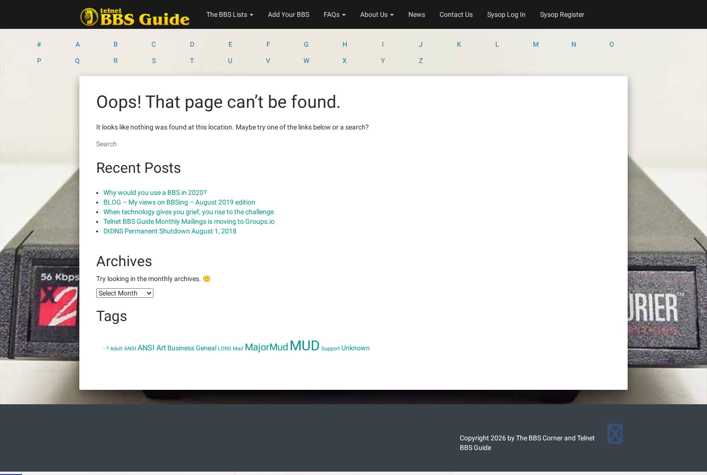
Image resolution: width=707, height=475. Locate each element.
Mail (238, 349)
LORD (224, 349)
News (416, 14)
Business (180, 348)
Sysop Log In (506, 14)
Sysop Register (562, 14)
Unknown (355, 348)
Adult (116, 349)
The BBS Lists (227, 14)
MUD (305, 345)
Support (330, 349)
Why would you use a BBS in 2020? (155, 192)
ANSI (130, 349)
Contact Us (456, 14)
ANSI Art (152, 347)
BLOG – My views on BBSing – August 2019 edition (179, 202)
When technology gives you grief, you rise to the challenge (188, 212)
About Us (374, 14)
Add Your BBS (288, 14)
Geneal (206, 348)
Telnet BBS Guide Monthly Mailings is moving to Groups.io (189, 221)
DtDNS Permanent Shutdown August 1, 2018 (170, 231)
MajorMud (266, 347)
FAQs (332, 14)
